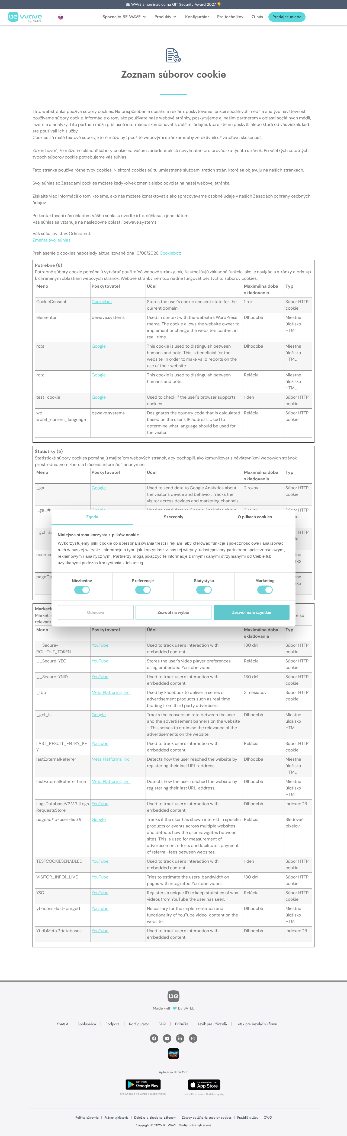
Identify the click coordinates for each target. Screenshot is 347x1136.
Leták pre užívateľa (212, 1024)
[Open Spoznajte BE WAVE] (144, 17)
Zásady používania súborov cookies (207, 1117)
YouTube (100, 645)
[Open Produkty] (175, 17)
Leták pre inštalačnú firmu (256, 1024)
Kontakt (62, 1024)
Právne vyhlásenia (116, 1117)
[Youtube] (167, 1038)
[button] (60, 17)
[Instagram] (193, 1038)
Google (99, 346)
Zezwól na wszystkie (251, 612)
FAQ (162, 1024)
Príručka (181, 1024)
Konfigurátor (139, 1024)
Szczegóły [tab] (174, 517)
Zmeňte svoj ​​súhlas (51, 240)
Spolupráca (87, 1024)
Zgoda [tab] (92, 517)
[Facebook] (154, 1038)
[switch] (143, 590)
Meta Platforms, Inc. (111, 692)
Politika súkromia (87, 1117)
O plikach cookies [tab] (255, 517)
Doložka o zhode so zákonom (155, 1117)
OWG (268, 1117)
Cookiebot (170, 253)
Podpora (112, 1024)
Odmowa (95, 612)
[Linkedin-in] (180, 1038)
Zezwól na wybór (174, 612)
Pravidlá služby (247, 1117)
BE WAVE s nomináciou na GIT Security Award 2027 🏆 (173, 4)
